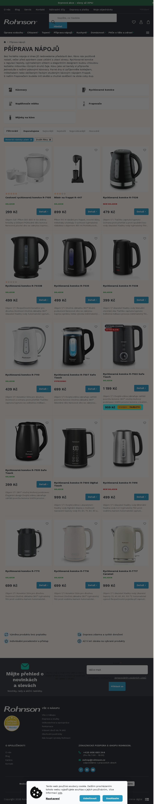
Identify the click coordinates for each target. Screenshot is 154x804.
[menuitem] (15, 32)
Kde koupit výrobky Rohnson (56, 738)
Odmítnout (90, 798)
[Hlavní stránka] (5, 42)
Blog (17, 9)
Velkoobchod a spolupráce (55, 722)
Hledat (58, 26)
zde (60, 792)
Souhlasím (112, 798)
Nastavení (53, 798)
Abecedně (94, 131)
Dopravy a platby (79, 9)
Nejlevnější (48, 131)
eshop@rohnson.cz (93, 759)
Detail (42, 211)
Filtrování (12, 130)
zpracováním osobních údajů (130, 677)
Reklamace (47, 726)
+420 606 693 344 (94, 752)
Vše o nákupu (48, 715)
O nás (7, 9)
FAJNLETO (135, 407)
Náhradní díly (57, 9)
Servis (27, 9)
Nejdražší (61, 131)
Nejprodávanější (77, 131)
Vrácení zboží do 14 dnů (54, 730)
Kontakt (40, 9)
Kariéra (8, 760)
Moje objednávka (103, 9)
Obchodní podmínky (52, 734)
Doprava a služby (50, 719)
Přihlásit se (117, 686)
